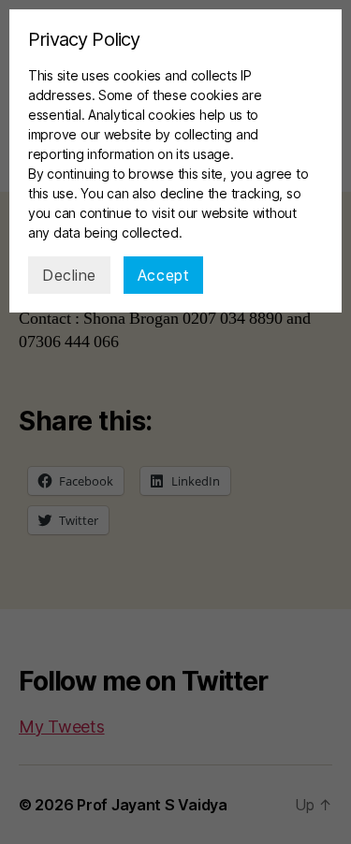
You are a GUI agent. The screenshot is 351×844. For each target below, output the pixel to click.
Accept (163, 275)
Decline (69, 275)
